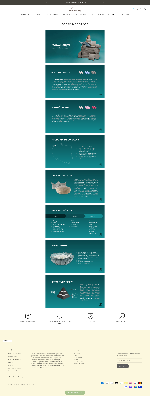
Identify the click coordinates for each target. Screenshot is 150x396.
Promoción (25, 14)
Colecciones (124, 14)
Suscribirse (122, 366)
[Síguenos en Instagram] (14, 377)
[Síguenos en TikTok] (23, 377)
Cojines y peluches (98, 14)
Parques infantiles (52, 14)
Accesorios (112, 14)
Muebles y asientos (70, 14)
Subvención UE (12, 371)
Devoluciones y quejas (14, 368)
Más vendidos (37, 14)
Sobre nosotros (12, 356)
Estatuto (10, 365)
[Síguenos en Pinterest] (18, 377)
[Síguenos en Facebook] (9, 377)
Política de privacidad (14, 359)
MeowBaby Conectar (14, 354)
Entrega (10, 362)
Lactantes (83, 14)
